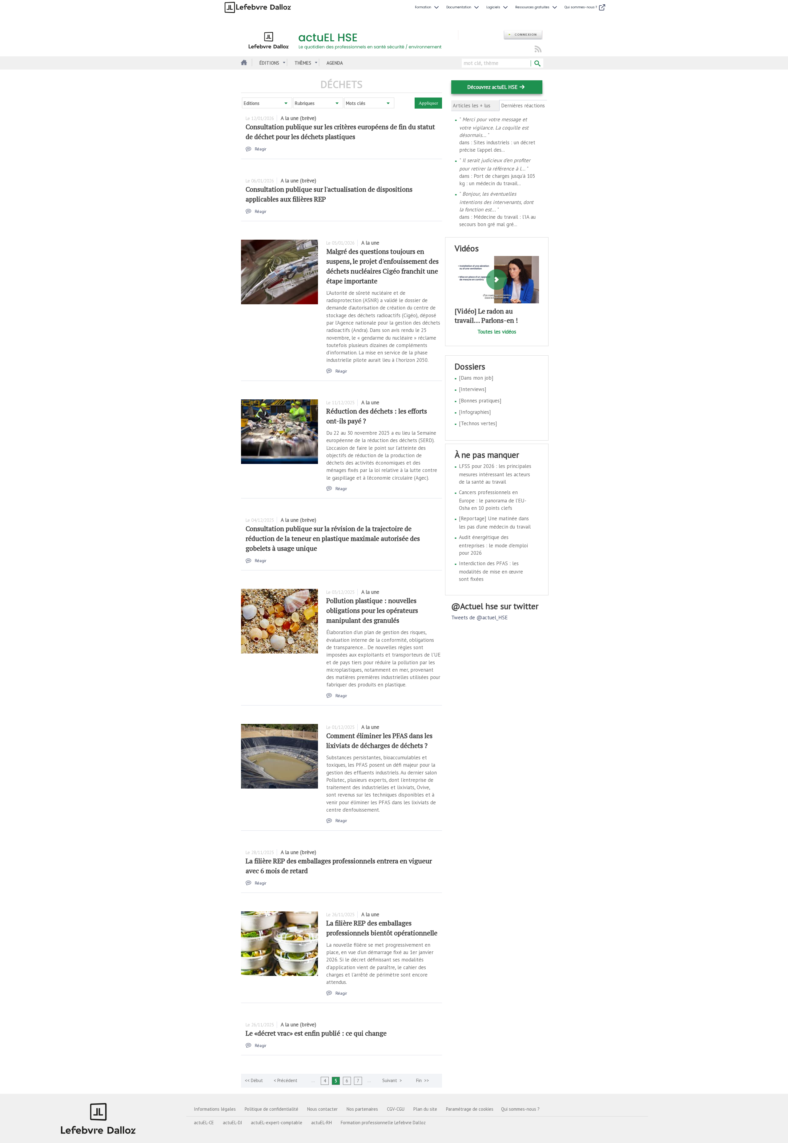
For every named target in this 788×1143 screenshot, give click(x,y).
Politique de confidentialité (271, 1109)
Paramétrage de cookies (469, 1109)
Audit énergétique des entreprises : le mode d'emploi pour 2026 (493, 545)
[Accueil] (349, 39)
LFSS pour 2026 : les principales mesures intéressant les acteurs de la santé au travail (495, 474)
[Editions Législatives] (98, 1118)
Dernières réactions (523, 105)
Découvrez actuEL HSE (492, 87)
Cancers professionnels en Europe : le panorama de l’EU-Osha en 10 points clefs (492, 500)
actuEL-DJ (232, 1122)
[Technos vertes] (478, 423)
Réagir (261, 149)
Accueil (243, 63)
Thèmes (303, 63)
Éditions (269, 63)
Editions (251, 103)
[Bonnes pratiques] (480, 400)
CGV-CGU (395, 1109)
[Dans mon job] (476, 377)
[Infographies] (475, 412)
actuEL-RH (321, 1122)
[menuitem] (427, 7)
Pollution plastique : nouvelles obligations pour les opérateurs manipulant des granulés (372, 610)
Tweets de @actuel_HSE (479, 617)
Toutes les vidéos (496, 331)
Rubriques (305, 103)
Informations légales (215, 1109)
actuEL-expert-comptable (276, 1122)
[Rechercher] (537, 63)
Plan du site (425, 1109)
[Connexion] (523, 35)
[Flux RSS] (538, 49)
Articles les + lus (471, 105)
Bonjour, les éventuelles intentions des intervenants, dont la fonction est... (496, 201)
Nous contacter (322, 1109)
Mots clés (355, 103)
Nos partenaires (362, 1109)
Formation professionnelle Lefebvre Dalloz (383, 1122)
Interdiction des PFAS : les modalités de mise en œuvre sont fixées (491, 571)
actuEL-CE (204, 1122)
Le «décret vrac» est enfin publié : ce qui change (316, 1033)
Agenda (335, 63)
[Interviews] (472, 389)
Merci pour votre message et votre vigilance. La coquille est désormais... (494, 127)
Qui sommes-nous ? (520, 1109)
